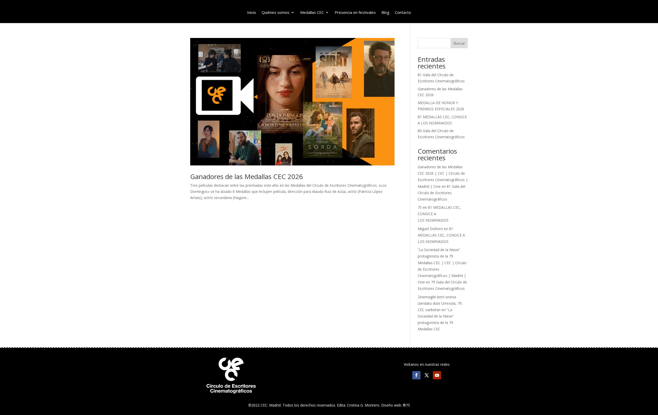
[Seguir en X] (427, 375)
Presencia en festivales (355, 13)
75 (420, 207)
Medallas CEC (312, 13)
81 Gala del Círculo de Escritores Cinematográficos (441, 193)
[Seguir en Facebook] (416, 375)
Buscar (459, 43)
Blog (385, 13)
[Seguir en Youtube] (437, 375)
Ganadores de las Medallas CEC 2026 (246, 176)
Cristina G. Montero (363, 405)
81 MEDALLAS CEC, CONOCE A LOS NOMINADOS (441, 235)
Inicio (251, 13)
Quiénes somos (275, 13)
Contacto (403, 13)
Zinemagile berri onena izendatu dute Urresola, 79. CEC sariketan (440, 303)
